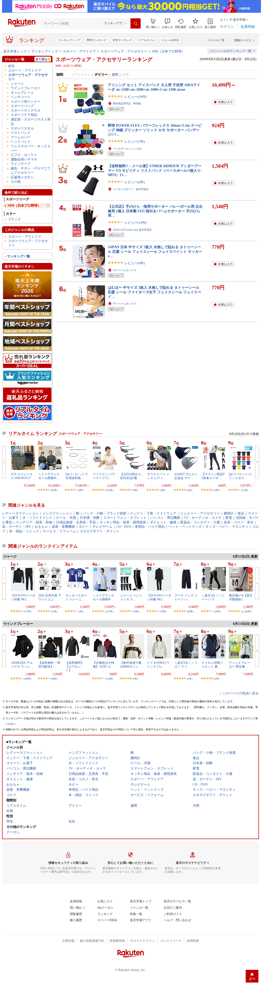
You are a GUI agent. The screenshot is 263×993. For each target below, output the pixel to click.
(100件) (27, 678)
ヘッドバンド (21, 141)
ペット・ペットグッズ (185, 526)
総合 (11, 66)
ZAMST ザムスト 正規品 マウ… (186, 476)
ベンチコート (21, 97)
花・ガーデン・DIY (16, 526)
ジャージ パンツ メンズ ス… (131, 597)
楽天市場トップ (15, 51)
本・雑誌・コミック (24, 531)
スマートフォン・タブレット (125, 518)
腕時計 (229, 513)
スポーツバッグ (22, 106)
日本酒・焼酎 (90, 518)
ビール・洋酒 (66, 518)
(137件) (27, 611)
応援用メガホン (22, 177)
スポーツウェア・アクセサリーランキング (104, 59)
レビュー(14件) (135, 222)
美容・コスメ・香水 (239, 522)
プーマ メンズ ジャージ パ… (185, 597)
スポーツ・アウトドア (79, 51)
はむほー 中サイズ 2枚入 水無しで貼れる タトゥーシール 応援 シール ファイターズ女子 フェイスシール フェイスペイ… (154, 291)
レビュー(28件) (135, 97)
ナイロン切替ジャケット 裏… (212, 664)
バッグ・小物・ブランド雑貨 (104, 513)
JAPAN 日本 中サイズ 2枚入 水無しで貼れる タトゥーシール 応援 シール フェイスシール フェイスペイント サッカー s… (155, 251)
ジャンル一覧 (216, 40)
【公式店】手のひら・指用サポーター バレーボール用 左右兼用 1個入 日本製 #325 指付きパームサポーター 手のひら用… (155, 210)
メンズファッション (57, 513)
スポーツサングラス (26, 110)
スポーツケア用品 (24, 115)
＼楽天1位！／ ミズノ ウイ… (186, 664)
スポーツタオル (22, 128)
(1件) (80, 611)
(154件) (109, 678)
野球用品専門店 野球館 (127, 103)
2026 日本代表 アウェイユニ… (49, 597)
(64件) (54, 678)
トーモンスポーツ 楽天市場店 (131, 189)
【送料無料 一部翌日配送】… (49, 664)
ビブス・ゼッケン (24, 155)
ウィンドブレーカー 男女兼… (239, 664)
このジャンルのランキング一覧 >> (232, 51)
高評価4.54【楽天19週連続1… (241, 597)
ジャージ (17, 84)
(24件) (217, 611)
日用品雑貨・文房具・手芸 (76, 522)
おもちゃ (41, 526)
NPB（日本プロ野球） (168, 51)
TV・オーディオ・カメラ (202, 518)
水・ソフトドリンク (37, 518)
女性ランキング (122, 40)
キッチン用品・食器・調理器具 (123, 522)
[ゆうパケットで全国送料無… (76, 476)
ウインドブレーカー (26, 88)
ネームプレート (22, 93)
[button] (167, 23)
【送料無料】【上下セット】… (74, 666)
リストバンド (21, 133)
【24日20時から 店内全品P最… (130, 476)
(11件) (54, 611)
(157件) (109, 611)
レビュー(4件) (134, 182)
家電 (228, 518)
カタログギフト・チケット (100, 531)
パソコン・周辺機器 (165, 518)
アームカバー (21, 137)
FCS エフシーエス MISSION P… (22, 476)
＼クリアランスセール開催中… (49, 476)
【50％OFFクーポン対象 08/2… (23, 597)
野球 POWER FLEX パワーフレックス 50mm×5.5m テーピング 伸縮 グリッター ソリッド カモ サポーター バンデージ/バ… (155, 129)
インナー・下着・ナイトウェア (153, 513)
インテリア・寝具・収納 (34, 522)
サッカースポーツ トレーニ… (76, 597)
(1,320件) (246, 611)
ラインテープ (21, 164)
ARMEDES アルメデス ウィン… (22, 664)
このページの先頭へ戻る (240, 693)
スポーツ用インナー (26, 101)
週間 (115, 74)
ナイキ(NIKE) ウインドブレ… (158, 664)
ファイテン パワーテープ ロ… (104, 476)
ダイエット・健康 (163, 522)
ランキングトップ (69, 40)
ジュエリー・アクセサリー (200, 513)
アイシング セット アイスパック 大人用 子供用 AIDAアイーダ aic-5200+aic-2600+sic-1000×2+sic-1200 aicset (154, 87)
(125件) (109, 490)
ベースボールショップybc (127, 148)
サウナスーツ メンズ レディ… (158, 476)
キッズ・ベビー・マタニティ (226, 526)
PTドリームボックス (124, 270)
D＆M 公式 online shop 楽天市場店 (132, 229)
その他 (16, 181)
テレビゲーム (102, 526)
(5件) (216, 490)
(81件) (54, 490)
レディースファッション (20, 513)
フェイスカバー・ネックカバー (30, 148)
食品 (241, 513)
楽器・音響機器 (63, 526)
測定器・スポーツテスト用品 (30, 121)
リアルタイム (146, 40)
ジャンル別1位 (170, 40)
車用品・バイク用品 (150, 526)
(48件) (190, 611)
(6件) (135, 490)
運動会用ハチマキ (24, 159)
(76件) (136, 611)
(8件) (80, 490)
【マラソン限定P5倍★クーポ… (213, 476)
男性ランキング (96, 40)
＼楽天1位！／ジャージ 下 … (213, 597)
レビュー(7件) (134, 141)
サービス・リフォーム (59, 531)
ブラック (14, 219)
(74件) (163, 611)
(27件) (244, 490)
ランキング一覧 (18, 256)
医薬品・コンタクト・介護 (200, 522)
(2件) (162, 490)
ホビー (84, 526)
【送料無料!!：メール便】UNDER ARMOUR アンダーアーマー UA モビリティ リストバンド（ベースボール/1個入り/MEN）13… (155, 170)
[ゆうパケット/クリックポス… (240, 476)
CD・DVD (123, 526)
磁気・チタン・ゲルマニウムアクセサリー (30, 170)
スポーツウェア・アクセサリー (124, 51)
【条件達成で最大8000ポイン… (130, 664)
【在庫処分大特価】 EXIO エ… (103, 664)
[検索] (135, 23)
